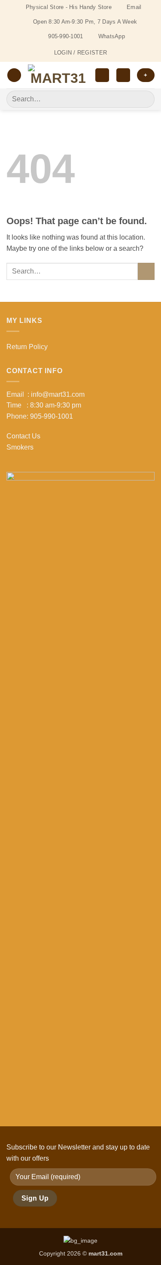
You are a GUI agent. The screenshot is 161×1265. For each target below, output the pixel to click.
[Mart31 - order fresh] (58, 75)
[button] (14, 75)
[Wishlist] (102, 75)
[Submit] (144, 99)
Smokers (19, 447)
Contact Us (23, 436)
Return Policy (27, 346)
